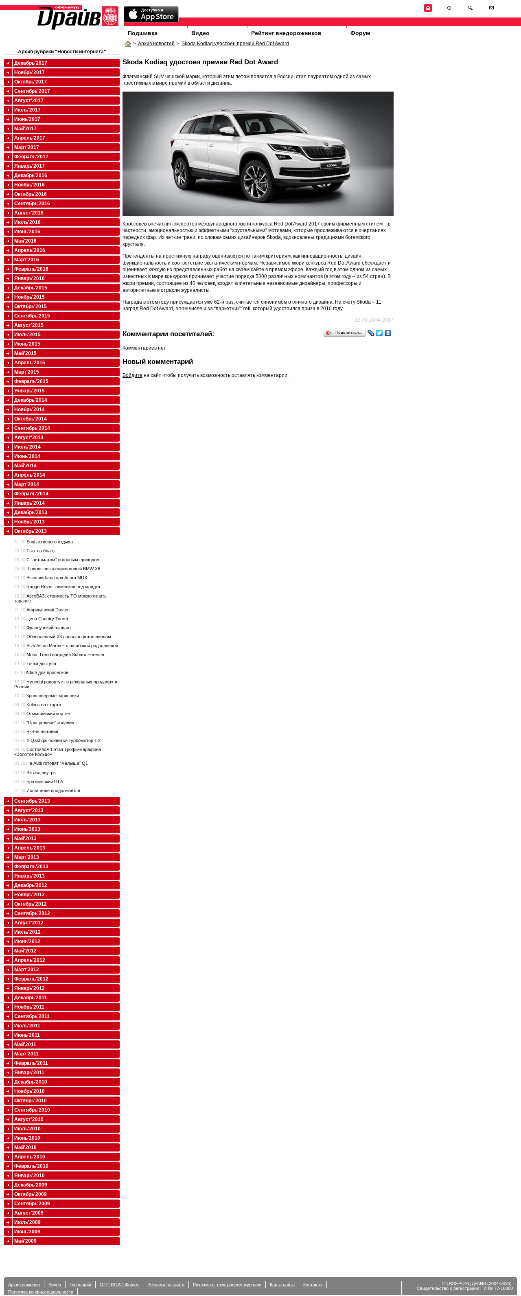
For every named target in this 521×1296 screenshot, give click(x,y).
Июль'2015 (27, 334)
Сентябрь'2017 (32, 91)
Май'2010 (25, 1147)
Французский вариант (42, 627)
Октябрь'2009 (30, 1194)
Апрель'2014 (29, 475)
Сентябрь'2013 (32, 801)
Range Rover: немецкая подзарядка (57, 586)
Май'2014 (25, 465)
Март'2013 (26, 857)
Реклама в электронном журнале (227, 1284)
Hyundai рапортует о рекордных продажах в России (65, 684)
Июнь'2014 (27, 456)
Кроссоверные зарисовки (46, 695)
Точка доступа (35, 663)
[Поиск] (470, 10)
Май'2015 (25, 353)
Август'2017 (29, 100)
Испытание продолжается (47, 790)
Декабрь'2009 (30, 1185)
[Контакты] (491, 10)
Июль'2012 (27, 932)
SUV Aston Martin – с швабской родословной (66, 645)
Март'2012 (26, 969)
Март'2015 (26, 372)
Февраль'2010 (31, 1166)
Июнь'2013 (27, 829)
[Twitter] (379, 333)
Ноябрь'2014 (29, 409)
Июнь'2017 (27, 119)
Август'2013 (29, 810)
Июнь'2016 (27, 231)
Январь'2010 (29, 1175)
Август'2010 (29, 1119)
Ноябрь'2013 (29, 522)
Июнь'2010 (27, 1138)
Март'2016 (26, 260)
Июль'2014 (27, 447)
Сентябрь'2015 (32, 316)
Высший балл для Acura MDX (50, 577)
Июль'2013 (27, 820)
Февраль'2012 (31, 979)
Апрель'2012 (29, 960)
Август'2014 (29, 437)
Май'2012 (25, 951)
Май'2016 (25, 241)
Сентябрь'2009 (32, 1203)
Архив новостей (156, 43)
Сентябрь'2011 (32, 1016)
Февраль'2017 (31, 157)
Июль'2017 (27, 110)
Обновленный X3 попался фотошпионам (62, 636)
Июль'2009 (27, 1222)
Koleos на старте (37, 704)
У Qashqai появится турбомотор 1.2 (57, 740)
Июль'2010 (27, 1129)
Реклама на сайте (165, 1284)
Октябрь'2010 (30, 1100)
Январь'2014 (29, 503)
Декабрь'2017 (30, 63)
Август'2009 (29, 1213)
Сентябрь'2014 (32, 428)
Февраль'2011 (31, 1063)
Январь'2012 (29, 988)
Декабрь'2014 (30, 400)
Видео (200, 33)
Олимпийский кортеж (42, 713)
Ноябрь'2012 (29, 895)
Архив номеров (24, 1284)
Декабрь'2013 (30, 512)
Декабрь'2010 (30, 1082)
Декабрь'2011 (30, 997)
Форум (360, 33)
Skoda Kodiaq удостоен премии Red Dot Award (235, 43)
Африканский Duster (41, 609)
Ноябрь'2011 (29, 1007)
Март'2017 (26, 147)
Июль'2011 (27, 1026)
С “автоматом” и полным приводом (57, 559)
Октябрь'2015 (30, 306)
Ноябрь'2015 (29, 297)
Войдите (132, 375)
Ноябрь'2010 (29, 1091)
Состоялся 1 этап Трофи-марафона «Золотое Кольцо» (57, 752)
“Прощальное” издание (44, 722)
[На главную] (428, 10)
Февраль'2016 (31, 269)
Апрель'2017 (29, 138)
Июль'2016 (27, 222)
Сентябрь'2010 (32, 1110)
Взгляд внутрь (35, 772)
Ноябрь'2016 (29, 185)
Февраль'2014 (31, 494)
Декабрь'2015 (30, 288)
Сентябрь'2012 (32, 913)
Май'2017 (25, 128)
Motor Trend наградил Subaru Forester (59, 654)
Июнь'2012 (27, 941)
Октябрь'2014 (30, 419)
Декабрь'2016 (30, 175)
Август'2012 (29, 923)
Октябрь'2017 (30, 82)
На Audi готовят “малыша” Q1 (51, 763)
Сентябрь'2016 (32, 203)
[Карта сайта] (449, 10)
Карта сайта (282, 1284)
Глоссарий (80, 1284)
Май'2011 (25, 1044)
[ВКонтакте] (388, 333)
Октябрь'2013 (30, 531)
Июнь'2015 (27, 344)
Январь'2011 (29, 1072)
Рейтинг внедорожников (286, 33)
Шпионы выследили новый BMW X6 (57, 568)
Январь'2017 (29, 166)
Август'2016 (29, 213)
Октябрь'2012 (30, 904)
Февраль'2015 (31, 381)
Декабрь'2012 (30, 885)
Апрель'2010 (29, 1157)
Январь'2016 (29, 278)
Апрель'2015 (29, 363)
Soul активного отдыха (43, 541)
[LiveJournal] (371, 333)
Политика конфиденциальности (40, 1291)
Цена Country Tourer (41, 618)
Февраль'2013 (31, 866)
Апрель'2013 (29, 848)
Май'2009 (25, 1241)
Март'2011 (26, 1054)
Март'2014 (26, 484)
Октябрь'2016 (30, 194)
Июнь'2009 (27, 1232)
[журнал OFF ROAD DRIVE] (77, 29)
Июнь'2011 (27, 1035)
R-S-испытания (36, 731)
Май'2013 (25, 838)
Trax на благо (34, 550)
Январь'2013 (29, 876)
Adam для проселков (41, 672)
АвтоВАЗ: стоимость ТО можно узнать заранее (60, 598)
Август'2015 (29, 325)
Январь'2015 (29, 391)
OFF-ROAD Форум (119, 1284)
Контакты (312, 1284)
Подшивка (143, 33)
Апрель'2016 (29, 250)
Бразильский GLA (38, 781)
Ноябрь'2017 (29, 72)
